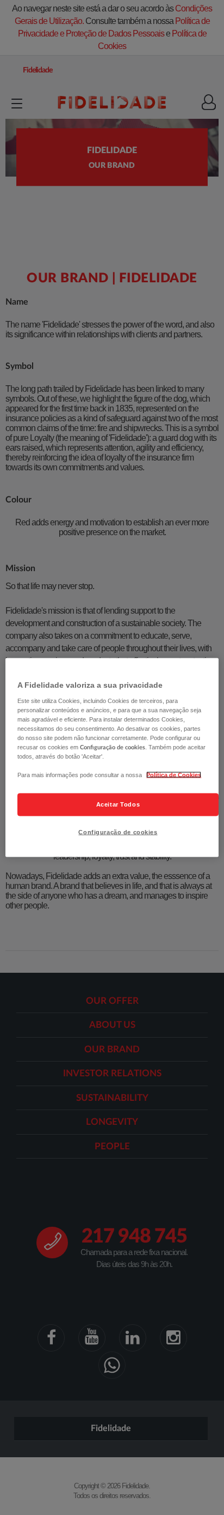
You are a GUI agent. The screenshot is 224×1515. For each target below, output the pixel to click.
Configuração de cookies (117, 832)
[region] (111, 757)
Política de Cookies (173, 775)
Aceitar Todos (118, 804)
